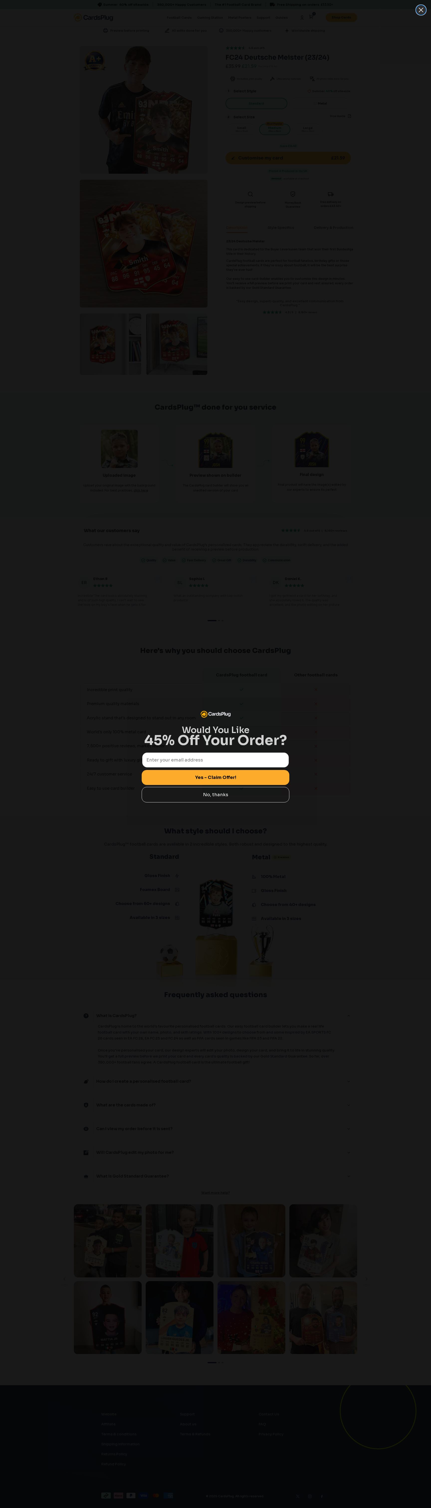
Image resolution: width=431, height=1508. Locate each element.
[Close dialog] (421, 10)
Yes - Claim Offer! (215, 777)
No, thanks (215, 794)
